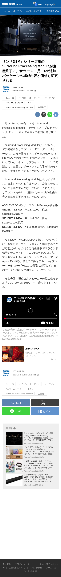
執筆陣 (33, 571)
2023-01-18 (17, 87)
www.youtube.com (11, 339)
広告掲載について (17, 567)
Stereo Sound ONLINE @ (24, 90)
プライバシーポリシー (25, 564)
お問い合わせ (35, 567)
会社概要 (7, 564)
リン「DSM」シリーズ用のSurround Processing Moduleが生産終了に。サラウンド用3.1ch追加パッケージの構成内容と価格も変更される (30, 71)
